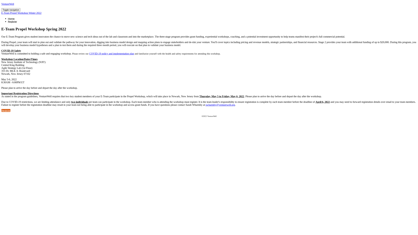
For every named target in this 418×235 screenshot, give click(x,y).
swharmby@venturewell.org (220, 104)
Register (12, 21)
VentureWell (7, 4)
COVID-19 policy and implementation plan (111, 53)
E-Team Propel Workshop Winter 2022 (21, 13)
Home (11, 18)
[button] (5, 110)
